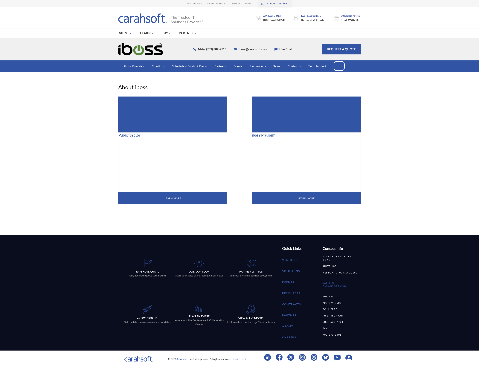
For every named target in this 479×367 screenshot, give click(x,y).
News (248, 3)
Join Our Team (194, 3)
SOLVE (124, 33)
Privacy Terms (239, 359)
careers (289, 337)
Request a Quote (341, 49)
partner (289, 315)
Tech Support (317, 66)
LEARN (145, 33)
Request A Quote (313, 20)
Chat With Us (350, 20)
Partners (220, 66)
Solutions (158, 66)
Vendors (290, 260)
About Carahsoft (217, 3)
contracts (291, 304)
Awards (236, 3)
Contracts (294, 66)
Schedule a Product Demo (189, 66)
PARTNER (186, 33)
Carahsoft (182, 359)
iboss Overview (134, 66)
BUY (164, 33)
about (287, 326)
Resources (256, 66)
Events (238, 66)
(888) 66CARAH (274, 20)
